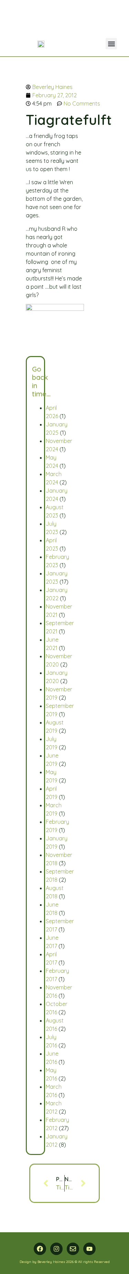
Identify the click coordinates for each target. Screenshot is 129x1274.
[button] (111, 43)
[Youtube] (89, 1249)
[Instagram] (56, 1249)
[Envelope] (73, 1249)
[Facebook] (40, 1249)
